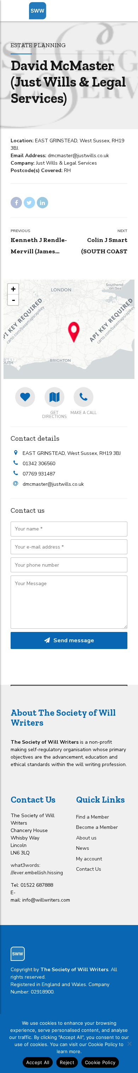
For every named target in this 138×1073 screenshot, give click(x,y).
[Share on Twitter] (29, 202)
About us (86, 838)
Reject (67, 1062)
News (82, 848)
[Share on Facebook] (16, 202)
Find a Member (92, 817)
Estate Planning (38, 45)
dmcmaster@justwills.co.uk (53, 484)
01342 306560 (39, 463)
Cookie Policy (100, 1062)
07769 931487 (39, 474)
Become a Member (97, 827)
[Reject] (129, 1043)
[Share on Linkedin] (42, 202)
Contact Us (88, 869)
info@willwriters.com (46, 900)
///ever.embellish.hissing (37, 872)
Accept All (38, 1062)
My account (89, 858)
